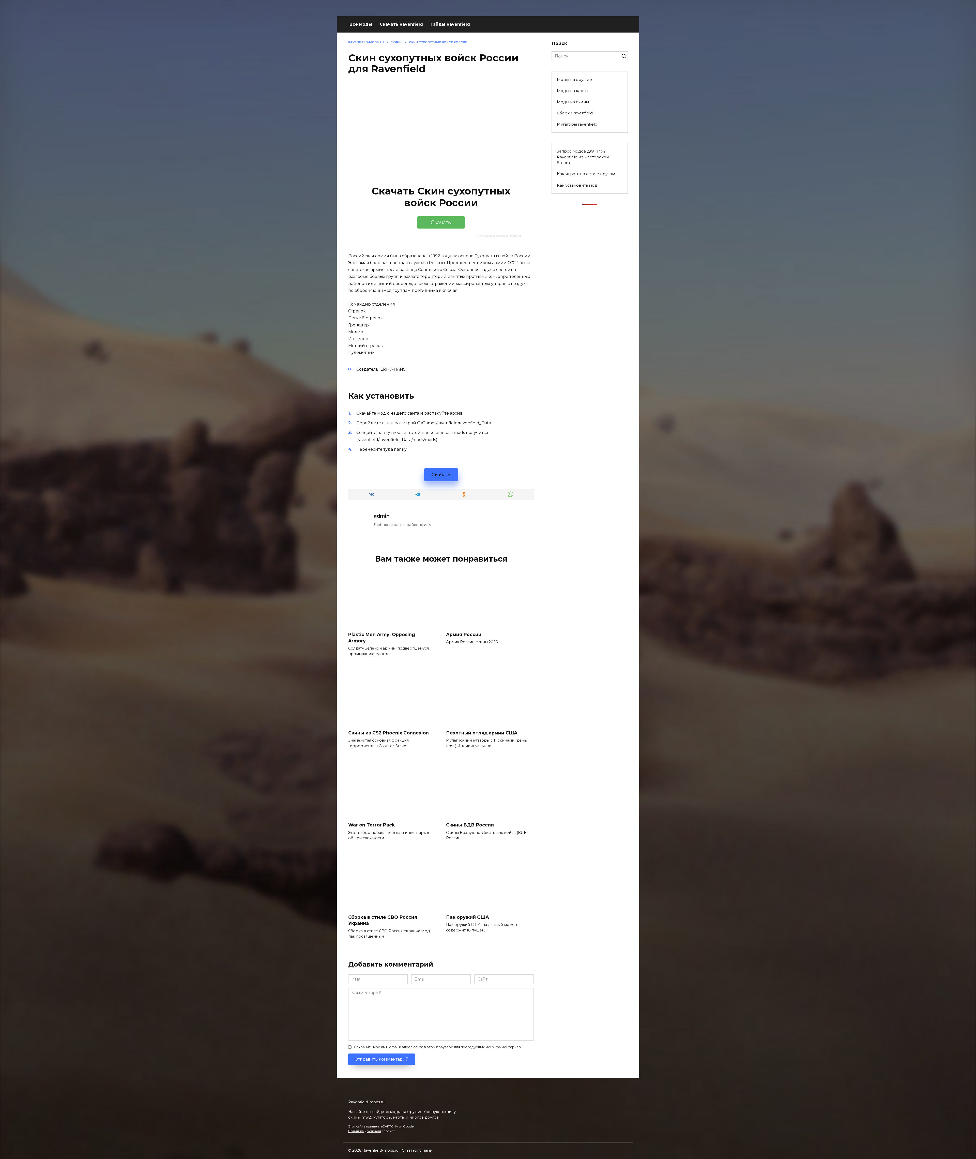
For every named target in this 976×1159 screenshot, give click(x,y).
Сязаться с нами (417, 1150)
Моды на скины (573, 101)
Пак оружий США (467, 917)
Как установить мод (577, 185)
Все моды (360, 24)
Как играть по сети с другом (586, 173)
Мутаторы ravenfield (577, 124)
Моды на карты (572, 90)
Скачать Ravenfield (401, 24)
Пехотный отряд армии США (481, 732)
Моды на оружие (574, 79)
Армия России (463, 634)
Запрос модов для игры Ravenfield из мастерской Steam (583, 157)
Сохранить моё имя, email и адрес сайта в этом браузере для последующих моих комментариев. (438, 1047)
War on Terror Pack (371, 824)
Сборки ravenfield (575, 113)
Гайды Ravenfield (450, 24)
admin (382, 516)
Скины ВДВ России (470, 824)
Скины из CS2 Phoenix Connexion (388, 732)
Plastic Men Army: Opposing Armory (381, 637)
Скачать (441, 222)
